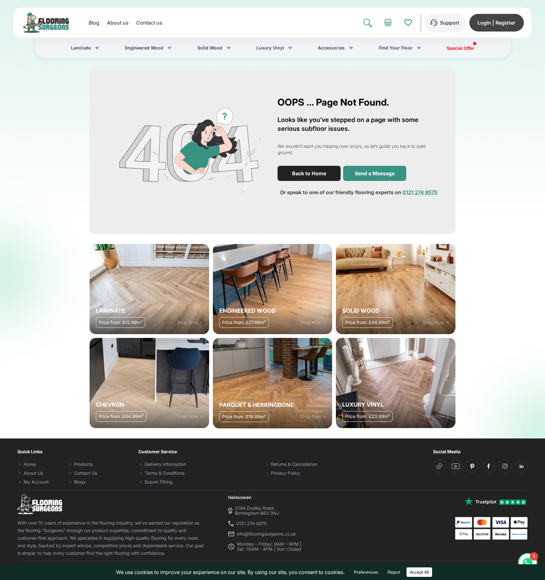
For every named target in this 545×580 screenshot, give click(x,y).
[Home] (46, 23)
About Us (33, 473)
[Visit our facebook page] (488, 466)
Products (83, 464)
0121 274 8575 (419, 192)
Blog (94, 23)
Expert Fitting (159, 481)
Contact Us (85, 473)
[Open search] (368, 23)
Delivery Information (165, 464)
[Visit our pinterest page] (472, 466)
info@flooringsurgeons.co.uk (266, 533)
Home (30, 464)
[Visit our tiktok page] (439, 466)
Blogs (79, 481)
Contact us (149, 23)
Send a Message (375, 173)
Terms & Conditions (165, 473)
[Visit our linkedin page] (521, 466)
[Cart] (388, 23)
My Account (36, 481)
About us (118, 23)
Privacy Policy (285, 473)
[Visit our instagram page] (505, 466)
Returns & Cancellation (294, 464)
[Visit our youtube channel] (455, 466)
